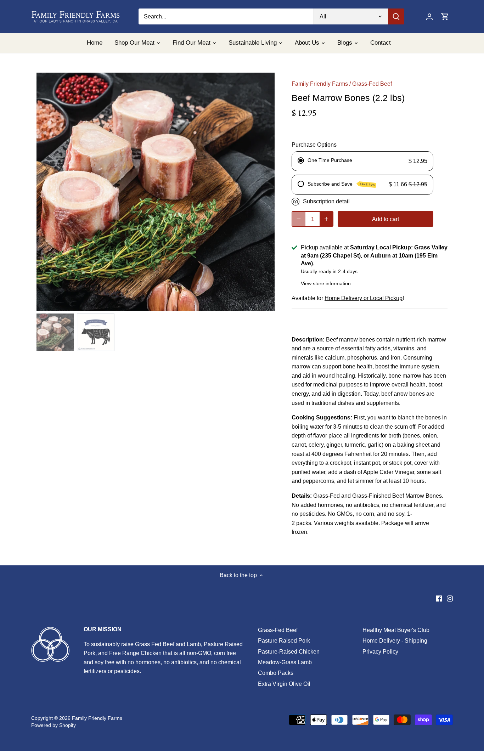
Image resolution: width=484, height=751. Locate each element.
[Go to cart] (445, 16)
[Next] (264, 191)
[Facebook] (439, 598)
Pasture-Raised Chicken (289, 652)
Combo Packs (275, 673)
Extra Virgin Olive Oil (284, 684)
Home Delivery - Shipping (394, 641)
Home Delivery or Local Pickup (364, 298)
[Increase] (326, 218)
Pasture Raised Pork (284, 641)
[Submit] (396, 16)
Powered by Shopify (53, 725)
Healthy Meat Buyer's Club (395, 630)
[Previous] (47, 191)
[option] (155, 192)
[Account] (429, 16)
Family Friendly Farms (320, 84)
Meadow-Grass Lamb (285, 662)
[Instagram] (450, 598)
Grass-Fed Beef (372, 84)
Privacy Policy (380, 652)
